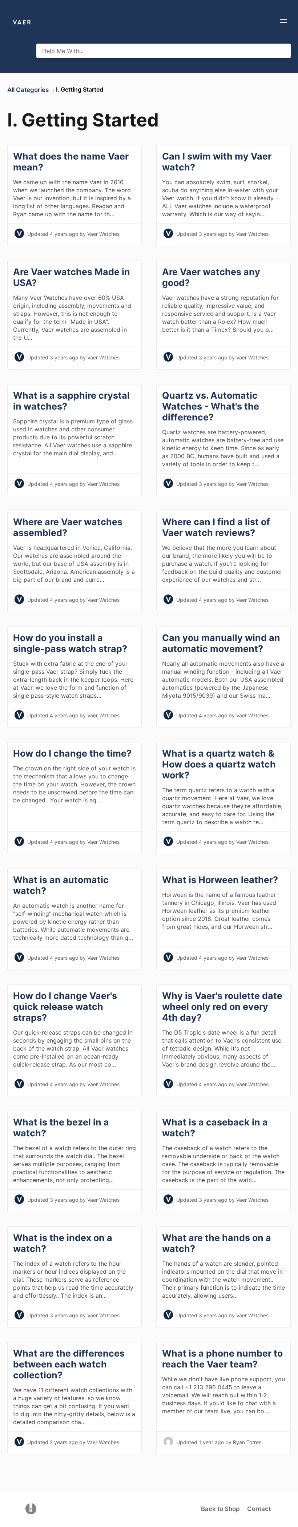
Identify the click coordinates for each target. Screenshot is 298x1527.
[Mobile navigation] (283, 21)
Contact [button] (259, 1508)
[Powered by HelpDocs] (30, 1508)
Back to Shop (220, 1508)
